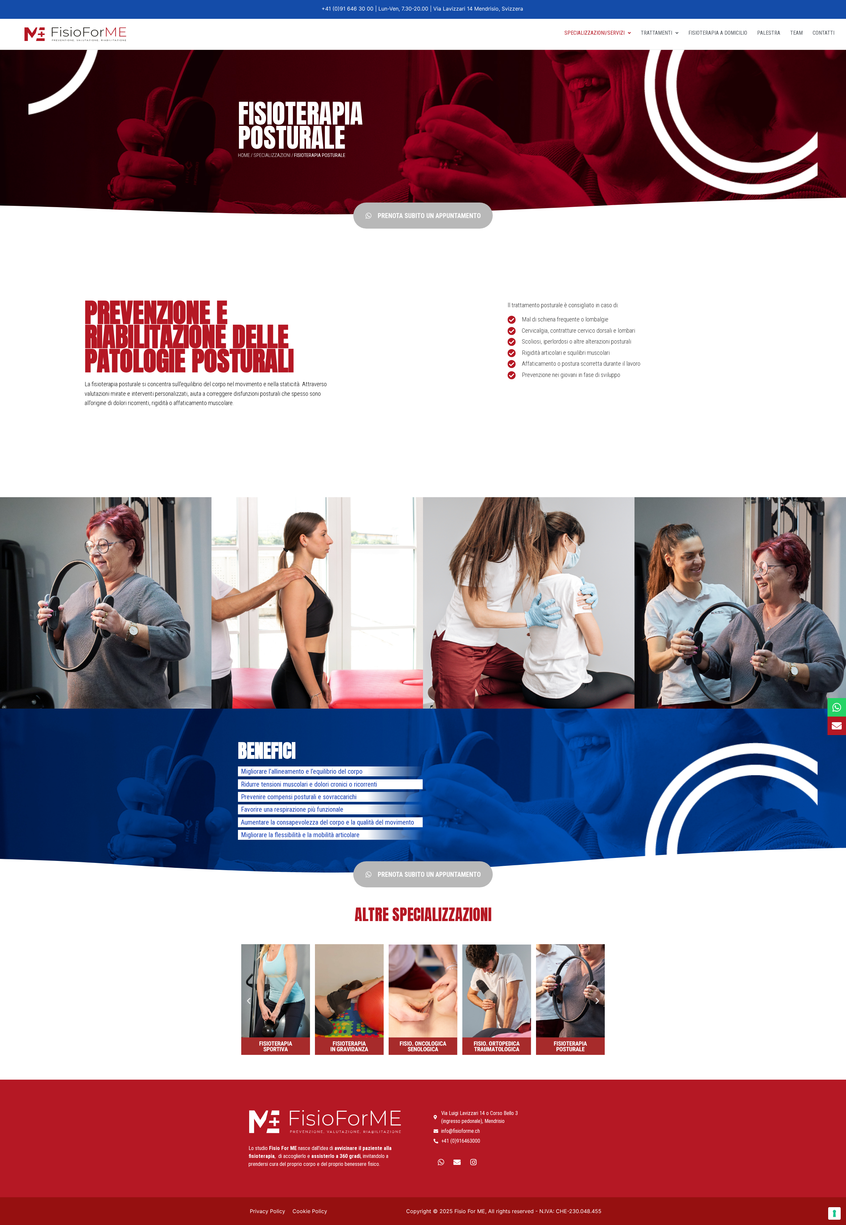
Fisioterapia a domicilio (717, 33)
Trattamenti (656, 33)
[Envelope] (457, 1162)
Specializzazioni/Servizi (594, 33)
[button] (423, 216)
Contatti (823, 33)
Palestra (768, 33)
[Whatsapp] (441, 1162)
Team (796, 33)
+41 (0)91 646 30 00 (348, 8)
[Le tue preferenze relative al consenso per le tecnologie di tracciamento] (834, 1213)
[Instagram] (473, 1162)
